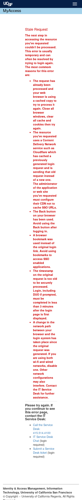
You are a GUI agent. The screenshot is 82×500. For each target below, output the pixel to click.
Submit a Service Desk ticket (43, 450)
